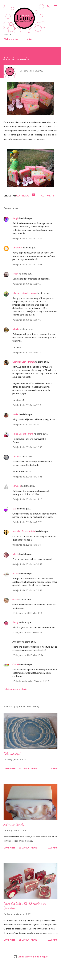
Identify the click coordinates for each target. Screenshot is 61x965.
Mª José (16, 485)
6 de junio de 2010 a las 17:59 (27, 264)
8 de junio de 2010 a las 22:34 (27, 590)
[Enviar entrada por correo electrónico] (33, 195)
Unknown (17, 247)
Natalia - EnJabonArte (23, 531)
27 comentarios (28, 768)
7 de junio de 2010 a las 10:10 (27, 424)
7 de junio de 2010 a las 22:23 (27, 522)
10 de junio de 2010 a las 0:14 (27, 612)
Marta (15, 554)
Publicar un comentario (15, 688)
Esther (15, 573)
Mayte (15, 328)
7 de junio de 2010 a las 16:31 (27, 476)
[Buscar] (48, 5)
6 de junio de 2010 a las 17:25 (27, 238)
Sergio (15, 218)
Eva (14, 508)
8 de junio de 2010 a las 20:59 (27, 564)
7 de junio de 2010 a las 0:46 (26, 283)
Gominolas (22, 195)
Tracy (15, 273)
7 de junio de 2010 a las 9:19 (26, 405)
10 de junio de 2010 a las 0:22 (27, 632)
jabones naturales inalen (24, 293)
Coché (15, 664)
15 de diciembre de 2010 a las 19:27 (30, 681)
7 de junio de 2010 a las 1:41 (26, 319)
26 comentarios (28, 847)
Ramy (15, 622)
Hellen (15, 414)
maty (15, 599)
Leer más (52, 768)
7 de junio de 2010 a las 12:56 (27, 447)
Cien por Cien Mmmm (23, 361)
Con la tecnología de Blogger (32, 956)
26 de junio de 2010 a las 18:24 (27, 655)
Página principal (11, 39)
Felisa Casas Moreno (22, 433)
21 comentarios (28, 939)
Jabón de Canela (14, 824)
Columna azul (12, 753)
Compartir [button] (47, 195)
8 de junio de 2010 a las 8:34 (26, 544)
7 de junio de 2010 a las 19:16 (27, 499)
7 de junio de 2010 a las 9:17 (26, 352)
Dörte (15, 456)
